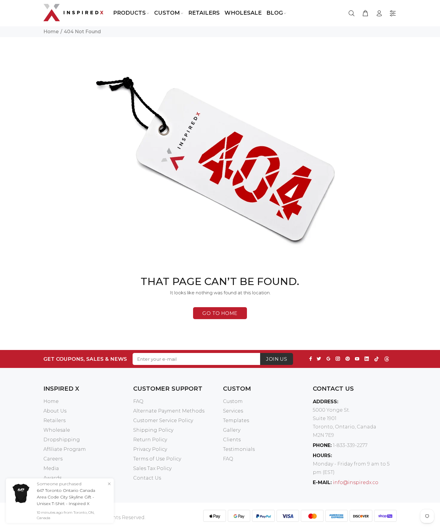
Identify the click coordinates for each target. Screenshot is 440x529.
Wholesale (56, 430)
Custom (233, 401)
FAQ (138, 401)
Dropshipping (61, 439)
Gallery (231, 430)
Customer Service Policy (163, 420)
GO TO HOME (220, 313)
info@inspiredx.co (355, 482)
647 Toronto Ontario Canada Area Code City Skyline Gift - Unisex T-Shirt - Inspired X (66, 497)
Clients (232, 439)
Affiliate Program (64, 449)
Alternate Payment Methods (168, 411)
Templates (236, 420)
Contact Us (147, 478)
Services (233, 411)
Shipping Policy (153, 430)
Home (51, 31)
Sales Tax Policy (152, 468)
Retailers (54, 420)
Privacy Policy (150, 449)
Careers (53, 459)
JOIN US (276, 359)
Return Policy (150, 439)
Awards (52, 478)
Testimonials (239, 449)
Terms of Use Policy (157, 459)
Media (51, 468)
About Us (54, 411)
